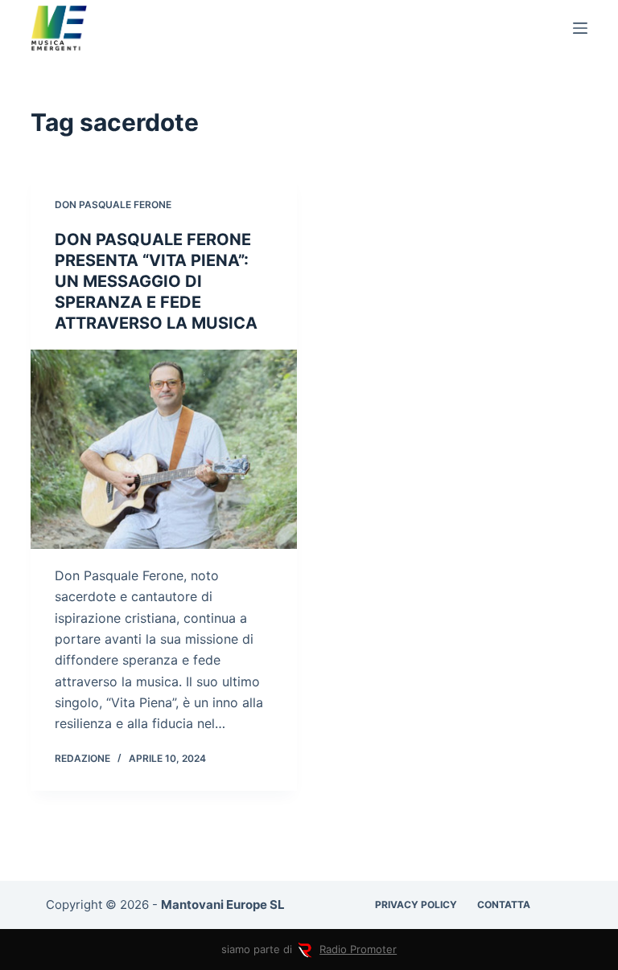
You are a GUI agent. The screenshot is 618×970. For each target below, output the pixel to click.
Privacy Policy (416, 904)
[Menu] (580, 28)
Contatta (503, 904)
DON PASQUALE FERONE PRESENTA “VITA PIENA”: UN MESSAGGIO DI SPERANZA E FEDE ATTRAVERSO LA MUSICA (156, 281)
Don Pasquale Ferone (113, 205)
